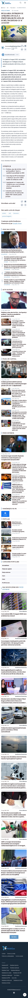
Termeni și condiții (11, 953)
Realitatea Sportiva (14, 965)
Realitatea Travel (5, 970)
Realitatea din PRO (6, 978)
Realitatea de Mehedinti (7, 975)
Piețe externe (12, 7)
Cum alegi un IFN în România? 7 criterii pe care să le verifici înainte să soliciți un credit (15, 177)
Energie (6, 261)
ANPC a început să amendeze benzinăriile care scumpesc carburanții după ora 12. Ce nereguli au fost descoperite (13, 844)
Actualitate (4, 254)
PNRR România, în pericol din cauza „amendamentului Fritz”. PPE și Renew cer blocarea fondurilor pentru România (19, 488)
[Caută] (20, 3)
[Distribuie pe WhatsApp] (22, 49)
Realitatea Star (5, 967)
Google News (17, 223)
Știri (7, 7)
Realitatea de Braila (6, 983)
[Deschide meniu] (25, 3)
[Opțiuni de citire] (24, 994)
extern (4, 213)
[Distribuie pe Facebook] (25, 46)
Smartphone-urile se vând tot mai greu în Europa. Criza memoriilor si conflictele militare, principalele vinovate (19, 500)
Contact (3, 953)
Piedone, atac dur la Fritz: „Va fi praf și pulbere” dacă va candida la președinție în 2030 (15, 171)
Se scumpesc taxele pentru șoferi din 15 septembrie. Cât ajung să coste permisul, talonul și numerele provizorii (13, 644)
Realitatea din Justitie (6, 972)
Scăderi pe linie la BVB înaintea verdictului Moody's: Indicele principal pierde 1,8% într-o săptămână (13, 384)
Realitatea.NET (5, 965)
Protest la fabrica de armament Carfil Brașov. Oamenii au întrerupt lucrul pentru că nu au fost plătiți (13, 873)
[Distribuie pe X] (25, 49)
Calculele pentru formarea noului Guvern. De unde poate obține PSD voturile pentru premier (15, 193)
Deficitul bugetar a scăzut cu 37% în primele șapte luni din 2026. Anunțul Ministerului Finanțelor (13, 930)
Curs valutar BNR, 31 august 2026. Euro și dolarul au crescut (14, 615)
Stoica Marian (23, 611)
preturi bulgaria (6, 216)
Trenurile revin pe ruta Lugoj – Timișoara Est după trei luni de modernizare (19, 354)
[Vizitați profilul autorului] (2, 47)
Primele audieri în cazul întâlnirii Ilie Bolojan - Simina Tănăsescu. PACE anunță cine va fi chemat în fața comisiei (14, 282)
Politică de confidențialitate (8, 956)
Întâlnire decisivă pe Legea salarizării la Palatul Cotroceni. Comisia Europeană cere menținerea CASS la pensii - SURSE (15, 274)
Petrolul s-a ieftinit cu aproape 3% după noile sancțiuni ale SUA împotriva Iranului (19, 478)
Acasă (4, 7)
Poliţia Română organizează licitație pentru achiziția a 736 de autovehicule (13, 730)
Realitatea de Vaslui (18, 980)
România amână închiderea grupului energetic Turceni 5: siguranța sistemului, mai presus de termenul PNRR (15, 259)
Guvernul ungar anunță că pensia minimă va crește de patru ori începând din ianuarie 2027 (12, 458)
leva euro (16, 213)
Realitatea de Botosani (7, 980)
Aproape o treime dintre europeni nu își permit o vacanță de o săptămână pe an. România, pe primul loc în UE (19, 404)
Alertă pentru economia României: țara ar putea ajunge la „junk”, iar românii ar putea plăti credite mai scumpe (19, 415)
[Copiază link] (22, 46)
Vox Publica (16, 975)
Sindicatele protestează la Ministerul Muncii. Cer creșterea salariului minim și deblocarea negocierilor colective (15, 266)
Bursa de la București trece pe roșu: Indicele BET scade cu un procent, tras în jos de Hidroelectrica (19, 393)
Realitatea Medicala (15, 970)
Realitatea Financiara (17, 46)
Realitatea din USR (17, 972)
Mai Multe (14, 937)
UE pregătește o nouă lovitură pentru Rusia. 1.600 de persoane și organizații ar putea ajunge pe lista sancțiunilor (13, 902)
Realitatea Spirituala (14, 967)
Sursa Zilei (14, 978)
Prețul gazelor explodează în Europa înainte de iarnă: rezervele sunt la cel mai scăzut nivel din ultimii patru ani (19, 426)
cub (10, 213)
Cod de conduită (19, 956)
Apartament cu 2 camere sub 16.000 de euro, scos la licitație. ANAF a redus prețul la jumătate (15, 185)
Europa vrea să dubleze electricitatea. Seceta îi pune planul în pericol (14, 758)
